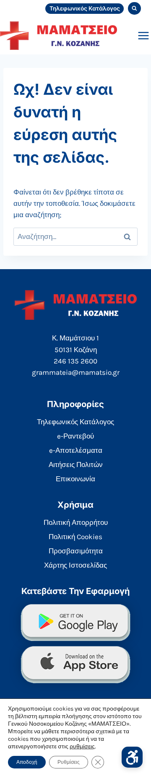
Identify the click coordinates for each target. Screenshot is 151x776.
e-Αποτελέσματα (75, 450)
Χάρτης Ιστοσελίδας (75, 565)
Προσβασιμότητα (76, 551)
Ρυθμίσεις (68, 762)
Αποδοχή (26, 762)
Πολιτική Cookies (75, 536)
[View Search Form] (134, 8)
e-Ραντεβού (75, 436)
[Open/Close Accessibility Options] (132, 757)
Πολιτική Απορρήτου (76, 522)
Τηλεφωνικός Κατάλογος (84, 8)
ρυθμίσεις (82, 746)
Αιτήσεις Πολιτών (76, 464)
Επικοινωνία (75, 479)
